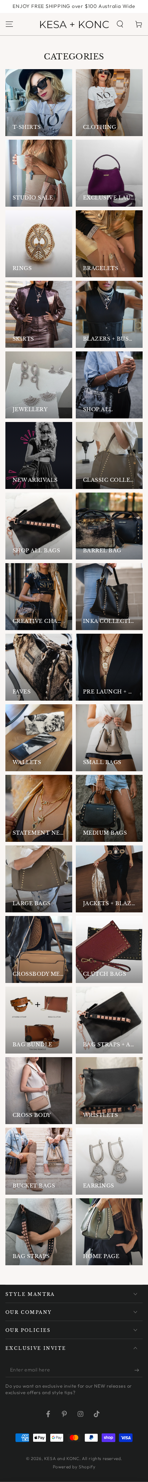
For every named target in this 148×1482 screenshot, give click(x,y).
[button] (120, 24)
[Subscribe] (138, 1370)
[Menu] (9, 24)
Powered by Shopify (74, 1466)
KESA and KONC (61, 1458)
